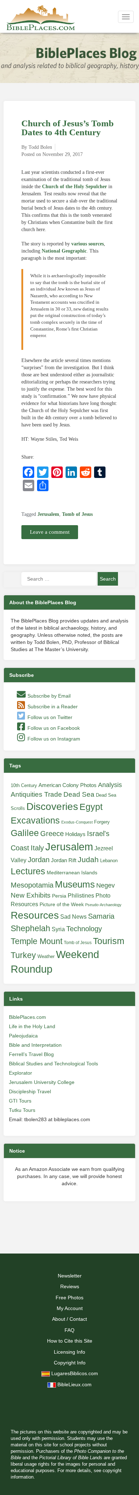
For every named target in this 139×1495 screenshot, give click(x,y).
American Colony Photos (67, 785)
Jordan (39, 860)
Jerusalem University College (41, 1082)
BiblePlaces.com (27, 1017)
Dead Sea (78, 794)
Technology (84, 929)
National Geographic (64, 251)
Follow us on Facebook (53, 728)
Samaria (101, 916)
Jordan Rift (63, 860)
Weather (46, 956)
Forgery (102, 822)
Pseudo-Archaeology (103, 905)
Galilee (25, 833)
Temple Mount (36, 941)
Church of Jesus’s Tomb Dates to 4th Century (67, 127)
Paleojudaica (23, 1036)
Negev (105, 885)
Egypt (91, 807)
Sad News (73, 916)
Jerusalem (48, 514)
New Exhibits (31, 895)
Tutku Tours (22, 1110)
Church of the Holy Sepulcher (74, 186)
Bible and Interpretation (35, 1045)
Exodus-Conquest (77, 822)
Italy (37, 848)
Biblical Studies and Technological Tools (53, 1063)
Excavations (35, 820)
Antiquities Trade (36, 794)
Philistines (81, 895)
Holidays (75, 834)
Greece (52, 833)
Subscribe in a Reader (52, 706)
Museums (75, 884)
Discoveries (52, 806)
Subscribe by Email (48, 696)
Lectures (28, 871)
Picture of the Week (62, 904)
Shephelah (30, 928)
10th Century (24, 785)
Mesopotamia (32, 885)
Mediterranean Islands (72, 872)
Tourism (108, 941)
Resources (35, 915)
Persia (59, 896)
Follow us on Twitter (49, 717)
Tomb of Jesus (77, 514)
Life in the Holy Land (32, 1026)
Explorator (20, 1073)
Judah (88, 859)
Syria (58, 929)
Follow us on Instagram (53, 739)
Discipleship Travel (30, 1091)
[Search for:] (58, 579)
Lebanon (109, 860)
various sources (87, 243)
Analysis (110, 784)
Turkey (23, 955)
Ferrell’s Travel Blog (31, 1054)
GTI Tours (20, 1101)
